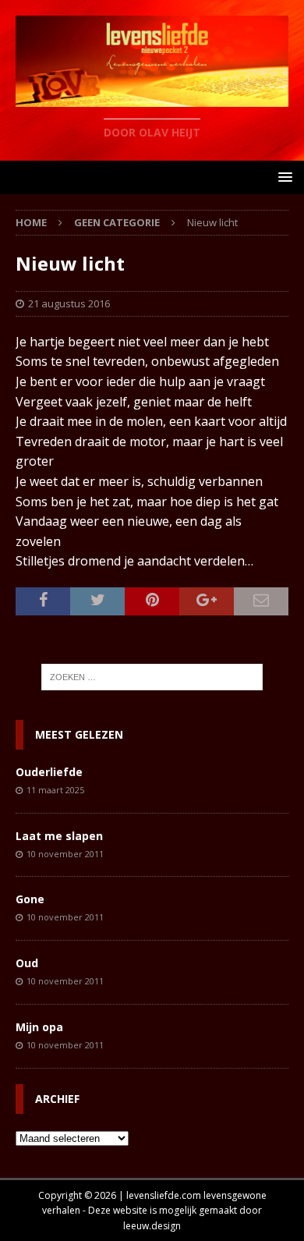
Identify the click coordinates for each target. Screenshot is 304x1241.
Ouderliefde (49, 771)
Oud (27, 963)
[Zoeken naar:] (152, 677)
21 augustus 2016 (69, 303)
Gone (30, 899)
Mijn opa (39, 1026)
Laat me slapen (59, 835)
